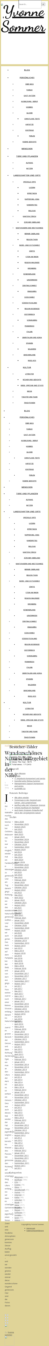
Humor (17, 1192)
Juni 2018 (18, 958)
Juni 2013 (18, 1110)
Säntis (32, 251)
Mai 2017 (18, 991)
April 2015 (18, 1054)
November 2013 (21, 1097)
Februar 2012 (20, 1150)
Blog (27, 70)
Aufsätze (30, 124)
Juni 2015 (18, 1049)
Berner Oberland (32, 234)
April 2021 (18, 915)
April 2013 (18, 1115)
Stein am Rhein (32, 257)
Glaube (30, 113)
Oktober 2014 (20, 1069)
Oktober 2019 (20, 940)
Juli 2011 (18, 1168)
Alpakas (29, 163)
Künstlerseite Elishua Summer (27, 781)
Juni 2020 (18, 935)
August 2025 (20, 826)
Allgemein (18, 1177)
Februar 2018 (20, 968)
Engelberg (32, 291)
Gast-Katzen (29, 96)
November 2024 (21, 842)
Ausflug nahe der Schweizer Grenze (29, 805)
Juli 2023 (18, 872)
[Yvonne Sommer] (24, 26)
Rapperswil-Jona (32, 199)
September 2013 (21, 1102)
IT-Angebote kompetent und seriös (29, 778)
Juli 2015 (18, 1046)
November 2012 (21, 1127)
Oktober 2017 (20, 978)
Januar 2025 (19, 837)
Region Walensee (32, 262)
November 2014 (21, 1067)
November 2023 (21, 867)
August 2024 (20, 849)
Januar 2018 (19, 971)
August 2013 (20, 1105)
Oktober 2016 (20, 1009)
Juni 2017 (18, 988)
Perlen (32, 136)
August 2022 (20, 890)
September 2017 (21, 981)
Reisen (17, 1210)
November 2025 (21, 824)
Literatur (29, 374)
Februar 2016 (20, 1029)
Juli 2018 (18, 955)
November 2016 (21, 1006)
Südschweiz (29, 297)
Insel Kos (32, 360)
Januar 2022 (19, 900)
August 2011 (20, 1165)
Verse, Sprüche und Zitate (32, 385)
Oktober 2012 (20, 1130)
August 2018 (20, 953)
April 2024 (18, 859)
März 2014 (19, 1087)
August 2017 (20, 983)
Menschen (27, 148)
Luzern (32, 188)
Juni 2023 (18, 874)
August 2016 (20, 1014)
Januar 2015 (19, 1062)
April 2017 (18, 993)
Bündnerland (29, 274)
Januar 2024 (19, 862)
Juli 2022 (18, 892)
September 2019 (21, 943)
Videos (17, 1220)
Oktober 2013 (20, 1100)
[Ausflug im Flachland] (9, 1344)
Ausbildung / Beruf (29, 101)
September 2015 (21, 1041)
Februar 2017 (20, 998)
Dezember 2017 (21, 973)
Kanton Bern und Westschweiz (29, 228)
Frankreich (29, 326)
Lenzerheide (32, 280)
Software (18, 1212)
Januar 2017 (19, 1001)
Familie (30, 90)
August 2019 (20, 945)
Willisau (32, 211)
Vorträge (29, 130)
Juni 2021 (18, 910)
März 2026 (19, 821)
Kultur (27, 367)
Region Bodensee (32, 309)
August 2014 (20, 1074)
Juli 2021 (18, 907)
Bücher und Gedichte (32, 380)
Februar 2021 (20, 917)
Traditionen (29, 403)
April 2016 (18, 1024)
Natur (16, 1205)
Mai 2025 (18, 831)
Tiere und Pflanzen (27, 156)
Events (17, 1184)
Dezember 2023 (21, 864)
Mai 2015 (18, 1051)
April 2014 (18, 1084)
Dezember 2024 (21, 839)
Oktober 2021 (20, 902)
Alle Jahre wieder (21, 797)
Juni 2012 (18, 1140)
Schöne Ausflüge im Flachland (26, 807)
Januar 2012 (19, 1153)
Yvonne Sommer (9, 1333)
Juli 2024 (18, 852)
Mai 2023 (18, 877)
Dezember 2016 (21, 1003)
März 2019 (19, 950)
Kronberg (32, 268)
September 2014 (21, 1072)
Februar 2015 (20, 1059)
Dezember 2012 (21, 1125)
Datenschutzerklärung (35, 1230)
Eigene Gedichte (29, 142)
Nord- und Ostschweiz (29, 245)
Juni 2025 (18, 829)
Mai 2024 (18, 857)
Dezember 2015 (21, 1034)
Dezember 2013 (21, 1094)
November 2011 (21, 1158)
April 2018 (18, 963)
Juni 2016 (18, 1019)
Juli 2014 (18, 1077)
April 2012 (18, 1145)
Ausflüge (9, 746)
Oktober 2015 (20, 1039)
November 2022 (21, 885)
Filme (16, 1187)
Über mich (29, 84)
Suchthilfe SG (20, 788)
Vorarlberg (32, 320)
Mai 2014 (18, 1082)
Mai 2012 (18, 1143)
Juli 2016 (18, 1016)
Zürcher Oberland (32, 222)
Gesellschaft (19, 1189)
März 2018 (19, 966)
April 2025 (18, 834)
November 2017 (21, 976)
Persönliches (27, 77)
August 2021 (20, 905)
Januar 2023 (19, 882)
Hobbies (29, 107)
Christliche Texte (32, 119)
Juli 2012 (18, 1137)
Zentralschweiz (29, 285)
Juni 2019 (18, 948)
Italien (30, 332)
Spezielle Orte (29, 182)
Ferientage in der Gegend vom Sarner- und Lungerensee (27, 801)
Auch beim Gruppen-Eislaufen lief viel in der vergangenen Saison (28, 811)
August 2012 (20, 1135)
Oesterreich (29, 314)
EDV (16, 1182)
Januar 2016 (19, 1031)
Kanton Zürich (29, 216)
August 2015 (20, 1044)
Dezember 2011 (21, 1155)
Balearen (32, 349)
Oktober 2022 (20, 887)
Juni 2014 (18, 1079)
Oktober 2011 (20, 1160)
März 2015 (19, 1057)
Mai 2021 (18, 912)
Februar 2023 (20, 880)
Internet (18, 1195)
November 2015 (21, 1036)
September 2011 (21, 1163)
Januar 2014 (19, 1092)
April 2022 (18, 897)
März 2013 (19, 1117)
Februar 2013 (20, 1120)
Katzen (29, 168)
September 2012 (21, 1132)
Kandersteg (32, 205)
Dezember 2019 (21, 938)
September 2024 (21, 847)
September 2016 (21, 1011)
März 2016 (19, 1026)
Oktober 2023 (20, 869)
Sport (16, 1217)
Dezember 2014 (21, 1064)
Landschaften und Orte (27, 175)
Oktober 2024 (20, 844)
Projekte (18, 1207)
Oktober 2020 (20, 925)
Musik (29, 391)
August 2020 (20, 930)
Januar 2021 (19, 920)
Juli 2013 (18, 1107)
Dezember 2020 (21, 923)
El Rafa (17, 776)
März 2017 (19, 996)
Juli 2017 (18, 986)
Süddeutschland (29, 303)
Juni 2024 (18, 854)
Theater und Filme (29, 397)
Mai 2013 (18, 1112)
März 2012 (19, 1148)
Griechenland (29, 355)
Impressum (31, 1228)
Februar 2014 (20, 1089)
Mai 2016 (18, 1021)
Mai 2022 (18, 895)
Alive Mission (20, 773)
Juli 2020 (18, 933)
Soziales (17, 1215)
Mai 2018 (18, 960)
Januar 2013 (19, 1122)
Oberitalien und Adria (32, 337)
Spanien (29, 343)
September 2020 (21, 928)
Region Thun (32, 239)
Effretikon (32, 193)
